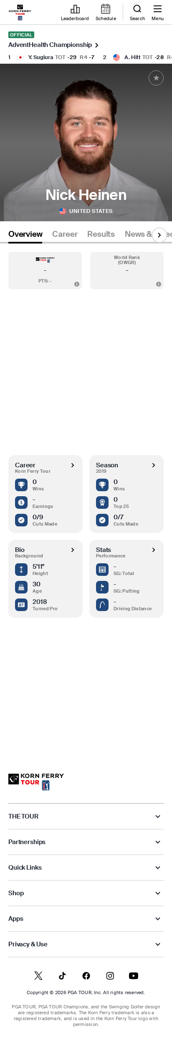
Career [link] (64, 234)
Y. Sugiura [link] (40, 57)
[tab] (25, 236)
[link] (20, 12)
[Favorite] (156, 77)
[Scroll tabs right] (159, 235)
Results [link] (101, 234)
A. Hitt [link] (132, 57)
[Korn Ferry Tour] (36, 782)
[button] (45, 270)
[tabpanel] (86, 500)
